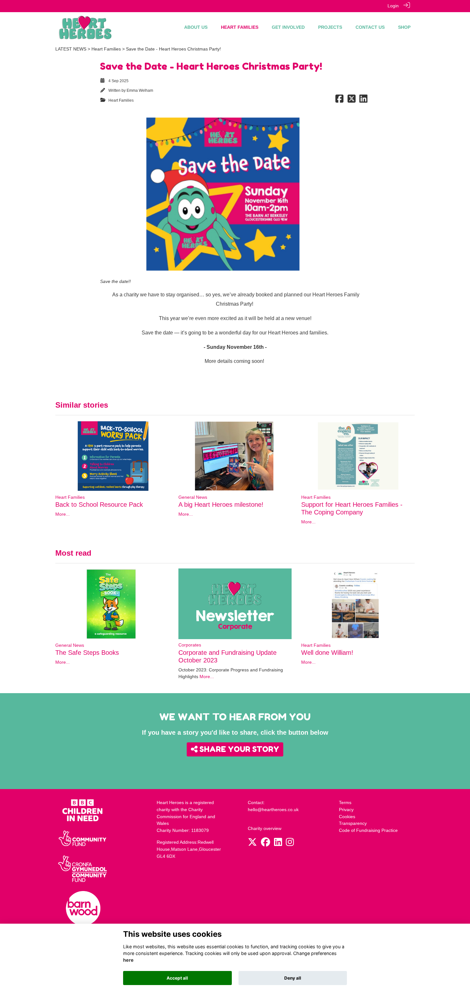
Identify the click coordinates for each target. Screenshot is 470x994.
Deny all (292, 978)
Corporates (189, 644)
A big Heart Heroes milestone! (220, 504)
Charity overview (264, 828)
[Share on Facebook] (339, 100)
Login (393, 5)
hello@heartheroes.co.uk (273, 809)
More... (62, 514)
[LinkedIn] (278, 843)
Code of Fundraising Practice (368, 830)
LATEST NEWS (70, 48)
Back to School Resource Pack (99, 504)
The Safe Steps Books (87, 652)
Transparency (353, 823)
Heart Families (106, 48)
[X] (252, 843)
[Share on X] (352, 100)
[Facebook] (265, 843)
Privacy (346, 809)
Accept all (177, 978)
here (128, 960)
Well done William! (327, 652)
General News (192, 497)
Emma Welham (140, 90)
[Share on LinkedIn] (363, 100)
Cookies (347, 816)
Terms (345, 802)
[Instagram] (290, 843)
